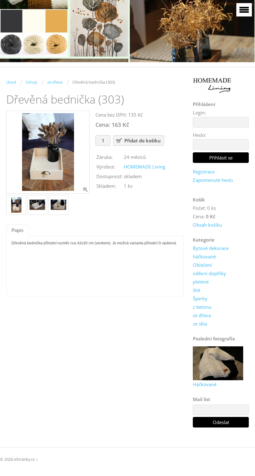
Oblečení (202, 265)
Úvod (11, 82)
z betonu (202, 307)
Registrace (204, 172)
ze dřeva (55, 82)
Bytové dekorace (211, 248)
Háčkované (204, 384)
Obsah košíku (207, 225)
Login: (199, 112)
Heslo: (199, 135)
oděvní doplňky (209, 273)
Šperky (200, 298)
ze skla (200, 324)
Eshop (31, 82)
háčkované (204, 256)
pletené (201, 282)
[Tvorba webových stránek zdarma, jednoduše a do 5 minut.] (37, 459)
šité (196, 290)
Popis (17, 230)
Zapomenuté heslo (213, 180)
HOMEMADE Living (144, 167)
